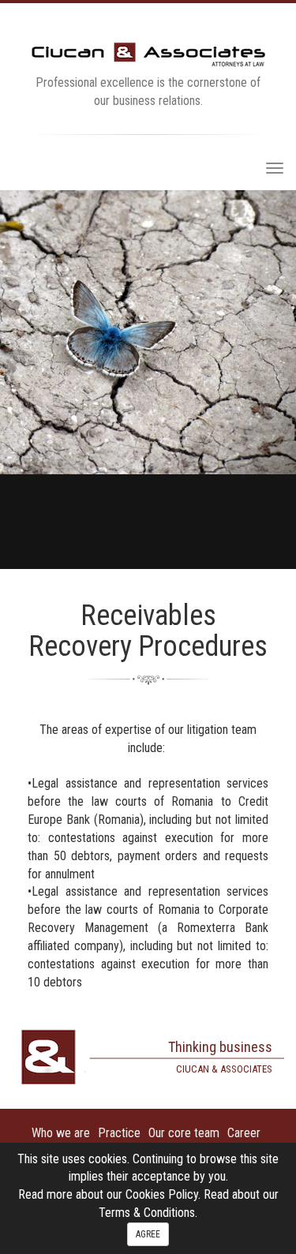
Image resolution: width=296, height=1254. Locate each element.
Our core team (183, 1132)
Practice (119, 1132)
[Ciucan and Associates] (148, 53)
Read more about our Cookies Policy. (111, 1194)
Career (243, 1132)
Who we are (61, 1132)
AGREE (148, 1234)
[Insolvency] (148, 379)
